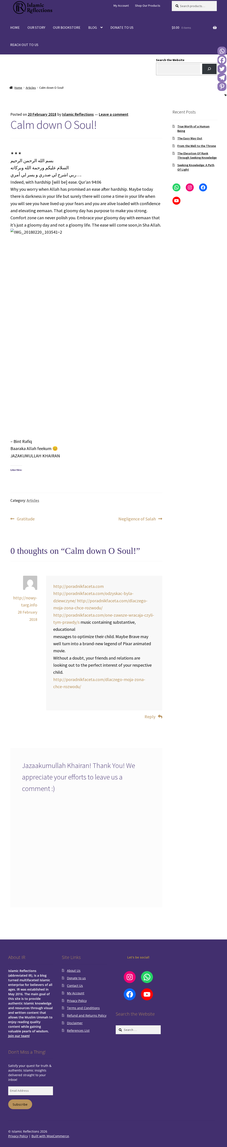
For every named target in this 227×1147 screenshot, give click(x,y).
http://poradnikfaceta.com (78, 586)
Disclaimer (75, 1023)
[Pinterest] (221, 86)
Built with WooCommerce (50, 1136)
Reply (150, 716)
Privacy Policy (77, 1001)
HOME (15, 27)
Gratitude (26, 519)
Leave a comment (113, 114)
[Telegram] (221, 77)
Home (18, 88)
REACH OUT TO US (24, 44)
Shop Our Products (147, 6)
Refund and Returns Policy (86, 1015)
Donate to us (76, 978)
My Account (121, 6)
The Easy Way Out (189, 138)
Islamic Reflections (78, 114)
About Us (73, 970)
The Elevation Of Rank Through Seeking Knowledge (197, 155)
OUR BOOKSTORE (66, 27)
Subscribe (20, 1104)
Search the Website (170, 60)
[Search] (209, 69)
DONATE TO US (121, 27)
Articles (31, 88)
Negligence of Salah (137, 519)
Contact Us (75, 985)
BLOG (92, 27)
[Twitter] (221, 68)
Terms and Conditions (83, 1008)
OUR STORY (36, 27)
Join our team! (19, 1036)
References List (78, 1030)
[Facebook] (221, 60)
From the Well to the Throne (196, 146)
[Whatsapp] (221, 51)
